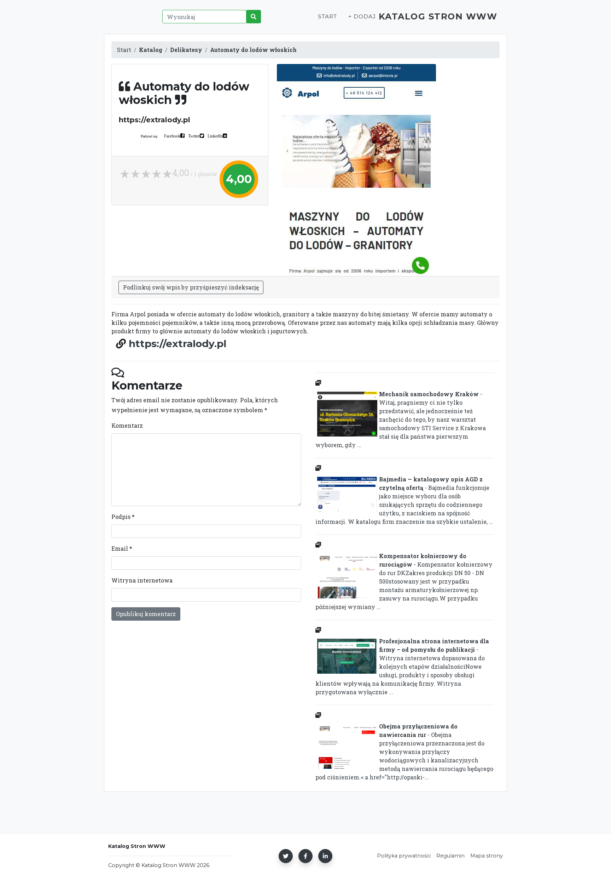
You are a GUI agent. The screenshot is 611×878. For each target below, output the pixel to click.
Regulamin (450, 856)
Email (121, 548)
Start (327, 16)
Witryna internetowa (142, 580)
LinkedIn (215, 136)
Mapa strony (486, 856)
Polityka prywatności (404, 856)
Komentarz (127, 425)
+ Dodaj (362, 16)
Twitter (194, 136)
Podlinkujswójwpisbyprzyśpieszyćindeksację (191, 287)
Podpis (123, 516)
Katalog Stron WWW (438, 16)
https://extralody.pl (177, 344)
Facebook (172, 136)
